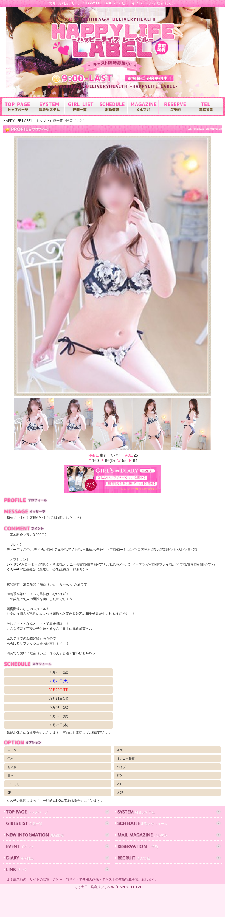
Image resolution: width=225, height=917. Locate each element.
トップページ (27, 812)
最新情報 (35, 835)
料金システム (136, 812)
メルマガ (142, 835)
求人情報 (133, 858)
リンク (16, 870)
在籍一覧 (24, 823)
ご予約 (137, 847)
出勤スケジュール (142, 823)
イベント (20, 847)
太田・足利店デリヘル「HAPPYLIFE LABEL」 (115, 887)
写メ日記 (19, 858)
